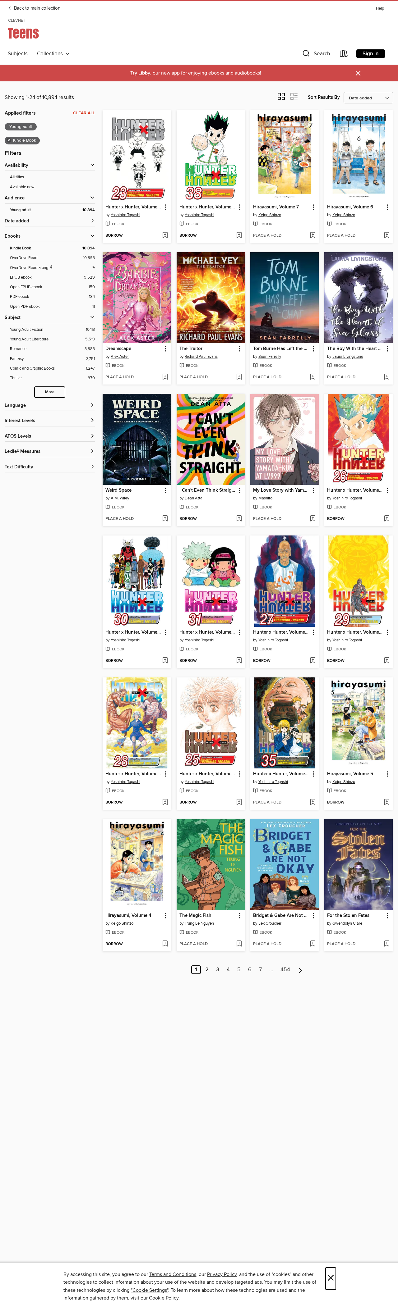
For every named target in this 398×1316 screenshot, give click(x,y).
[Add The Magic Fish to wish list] (239, 944)
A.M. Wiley (120, 498)
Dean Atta (193, 498)
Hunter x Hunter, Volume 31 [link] (207, 632)
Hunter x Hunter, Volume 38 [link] (207, 207)
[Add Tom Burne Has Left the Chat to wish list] (313, 377)
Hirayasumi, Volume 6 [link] (350, 207)
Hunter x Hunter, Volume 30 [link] (133, 632)
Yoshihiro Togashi (125, 214)
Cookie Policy (163, 1298)
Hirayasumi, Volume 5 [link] (350, 774)
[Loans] (344, 55)
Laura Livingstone (347, 356)
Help (380, 8)
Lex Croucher (269, 923)
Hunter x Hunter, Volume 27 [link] (281, 632)
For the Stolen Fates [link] (348, 915)
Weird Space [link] (118, 490)
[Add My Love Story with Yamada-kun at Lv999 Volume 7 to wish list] (313, 519)
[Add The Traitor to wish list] (239, 377)
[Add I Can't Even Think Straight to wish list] (239, 519)
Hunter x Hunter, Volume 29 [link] (355, 632)
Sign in (371, 53)
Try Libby (140, 73)
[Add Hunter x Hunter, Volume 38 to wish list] (239, 236)
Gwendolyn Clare (347, 923)
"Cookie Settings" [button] (149, 1290)
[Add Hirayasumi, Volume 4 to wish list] (165, 944)
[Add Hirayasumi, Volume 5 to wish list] (387, 803)
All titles (17, 177)
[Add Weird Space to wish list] (165, 519)
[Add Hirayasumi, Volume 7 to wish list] (313, 236)
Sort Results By (324, 97)
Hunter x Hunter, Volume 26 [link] (355, 490)
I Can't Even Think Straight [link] (207, 490)
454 (285, 969)
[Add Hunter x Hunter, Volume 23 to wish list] (165, 236)
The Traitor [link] (190, 349)
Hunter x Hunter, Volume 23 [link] (133, 207)
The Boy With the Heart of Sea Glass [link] (355, 349)
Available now (22, 186)
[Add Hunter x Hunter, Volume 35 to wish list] (313, 803)
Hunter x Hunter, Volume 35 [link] (281, 774)
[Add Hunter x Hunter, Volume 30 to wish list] (165, 661)
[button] (316, 55)
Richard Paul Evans (201, 356)
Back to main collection (36, 8)
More (49, 392)
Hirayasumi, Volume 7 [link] (276, 207)
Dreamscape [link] (118, 349)
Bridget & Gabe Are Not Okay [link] (281, 915)
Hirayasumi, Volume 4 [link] (128, 915)
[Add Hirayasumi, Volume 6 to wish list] (387, 236)
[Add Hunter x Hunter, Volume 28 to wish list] (165, 803)
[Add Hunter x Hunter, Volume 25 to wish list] (239, 803)
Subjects (18, 53)
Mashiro (265, 498)
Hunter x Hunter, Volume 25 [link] (207, 774)
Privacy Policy (222, 1274)
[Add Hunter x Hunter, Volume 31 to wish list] (239, 661)
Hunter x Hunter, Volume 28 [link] (133, 774)
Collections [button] (51, 53)
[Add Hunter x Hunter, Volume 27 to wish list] (313, 661)
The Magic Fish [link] (195, 915)
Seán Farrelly (269, 356)
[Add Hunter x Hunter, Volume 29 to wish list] (387, 661)
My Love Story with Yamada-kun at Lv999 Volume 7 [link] (281, 490)
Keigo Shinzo (269, 214)
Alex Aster (120, 356)
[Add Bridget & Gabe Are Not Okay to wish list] (313, 944)
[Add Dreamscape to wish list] (165, 377)
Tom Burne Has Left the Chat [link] (281, 349)
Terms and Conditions (172, 1274)
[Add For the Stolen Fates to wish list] (387, 944)
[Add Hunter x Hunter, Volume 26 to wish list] (387, 519)
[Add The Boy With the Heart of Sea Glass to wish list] (387, 377)
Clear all (84, 113)
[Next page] (300, 969)
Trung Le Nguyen (199, 923)
